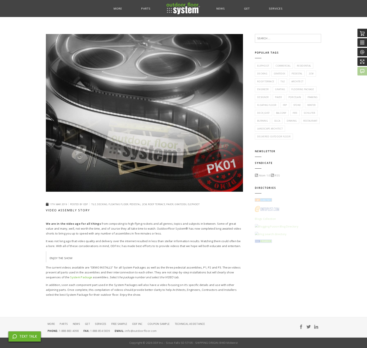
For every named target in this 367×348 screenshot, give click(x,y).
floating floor (267, 105)
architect (297, 81)
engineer (263, 89)
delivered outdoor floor (274, 136)
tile (283, 81)
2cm (311, 73)
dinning (292, 120)
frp (285, 105)
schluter (309, 112)
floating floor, (119, 204)
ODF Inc (137, 324)
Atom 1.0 (264, 175)
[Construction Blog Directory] (263, 200)
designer (263, 97)
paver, (170, 204)
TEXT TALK (28, 336)
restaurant (310, 120)
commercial (283, 65)
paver (278, 97)
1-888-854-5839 (100, 331)
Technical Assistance (190, 324)
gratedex (279, 73)
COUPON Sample (158, 324)
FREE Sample (119, 324)
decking (262, 73)
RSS (277, 175)
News (220, 8)
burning (262, 120)
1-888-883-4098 (69, 331)
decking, (102, 204)
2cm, (145, 204)
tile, (94, 204)
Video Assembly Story (68, 210)
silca (277, 120)
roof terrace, (157, 204)
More (118, 8)
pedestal (297, 73)
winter (311, 105)
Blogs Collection (265, 219)
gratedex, (181, 204)
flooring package (302, 89)
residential (304, 65)
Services (276, 8)
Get (247, 8)
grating (280, 89)
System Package (81, 277)
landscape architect (270, 128)
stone (297, 105)
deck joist (263, 112)
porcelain (294, 97)
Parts (146, 8)
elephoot (194, 204)
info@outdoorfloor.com (141, 331)
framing (313, 97)
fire (295, 112)
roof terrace (265, 81)
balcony (281, 112)
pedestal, (136, 204)
